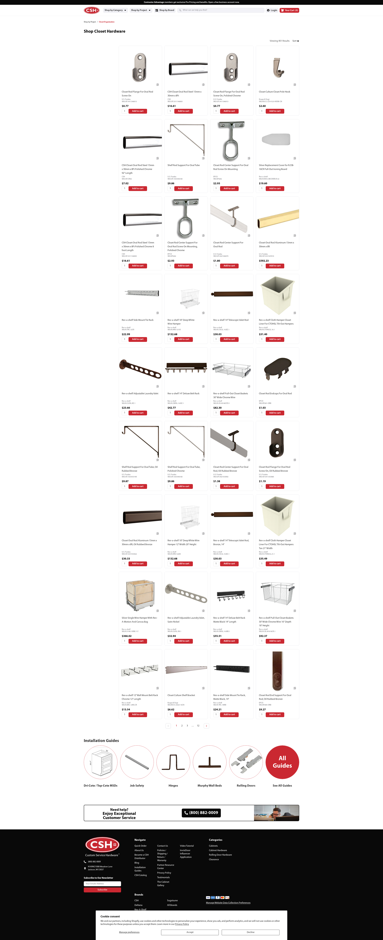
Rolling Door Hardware (220, 855)
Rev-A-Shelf (140, 910)
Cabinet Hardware (218, 850)
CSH (136, 900)
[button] (295, 41)
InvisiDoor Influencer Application (186, 853)
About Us (139, 850)
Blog (136, 863)
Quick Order (140, 846)
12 (198, 726)
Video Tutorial (187, 846)
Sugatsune (172, 900)
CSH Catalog (140, 875)
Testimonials (163, 877)
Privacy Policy (182, 924)
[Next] (206, 725)
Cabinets (213, 846)
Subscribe (102, 890)
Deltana (138, 905)
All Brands (172, 905)
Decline (250, 932)
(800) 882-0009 (94, 862)
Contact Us (162, 846)
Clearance (214, 859)
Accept (190, 932)
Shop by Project (90, 22)
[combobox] (217, 10)
